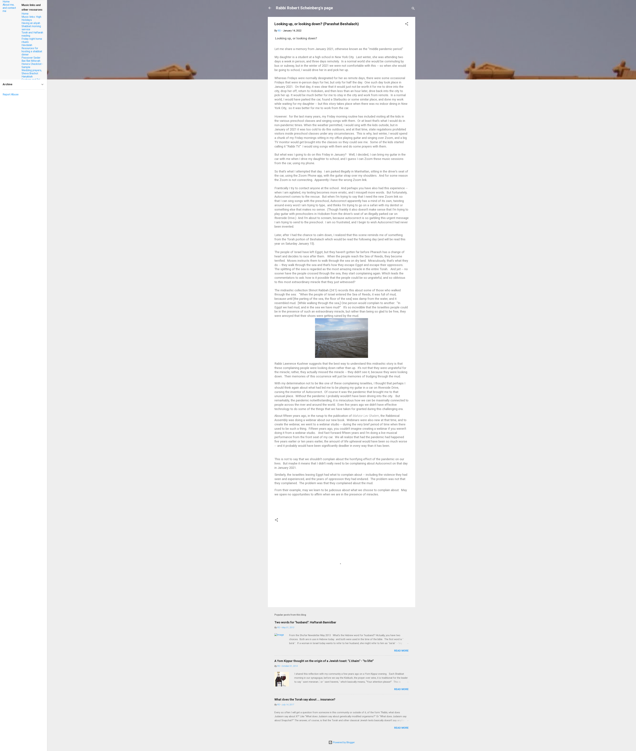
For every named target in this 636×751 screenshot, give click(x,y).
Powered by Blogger (343, 742)
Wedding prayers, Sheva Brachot (32, 72)
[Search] (413, 9)
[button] (407, 24)
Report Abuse (11, 94)
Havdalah (27, 45)
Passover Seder (31, 57)
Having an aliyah (31, 23)
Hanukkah (27, 76)
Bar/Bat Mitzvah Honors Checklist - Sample (32, 64)
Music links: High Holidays (31, 18)
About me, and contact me (9, 8)
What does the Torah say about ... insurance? (304, 699)
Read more (401, 650)
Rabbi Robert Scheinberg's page (304, 8)
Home (6, 1)
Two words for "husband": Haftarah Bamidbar (305, 622)
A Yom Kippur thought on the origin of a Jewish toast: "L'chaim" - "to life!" (324, 661)
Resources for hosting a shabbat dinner (32, 51)
